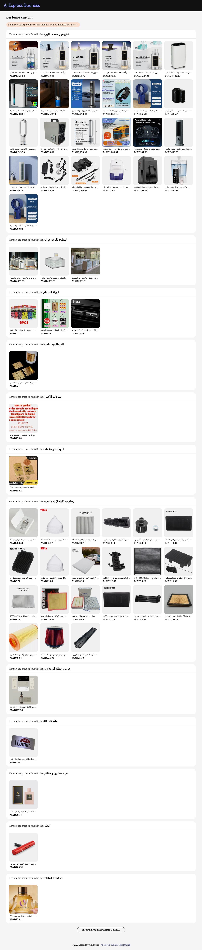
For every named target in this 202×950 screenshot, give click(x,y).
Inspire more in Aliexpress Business (101, 929)
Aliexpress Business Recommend (115, 945)
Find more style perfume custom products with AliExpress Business (41, 24)
